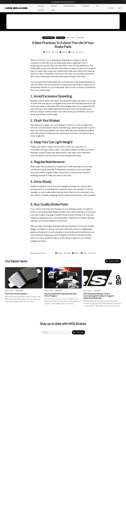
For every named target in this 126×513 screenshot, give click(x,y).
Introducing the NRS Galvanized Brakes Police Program (60, 295)
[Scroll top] (123, 510)
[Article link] (24, 277)
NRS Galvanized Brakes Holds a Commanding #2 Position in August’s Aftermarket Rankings (98, 296)
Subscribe (80, 332)
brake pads (62, 63)
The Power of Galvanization (16, 294)
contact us (35, 241)
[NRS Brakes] (16, 8)
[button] (112, 8)
